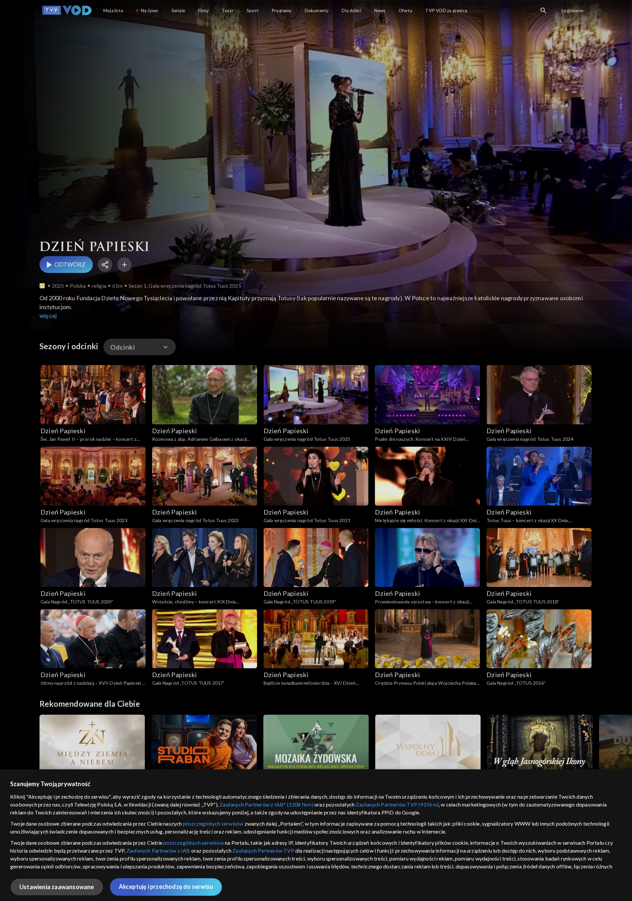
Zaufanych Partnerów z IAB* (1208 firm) (266, 804)
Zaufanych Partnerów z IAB (158, 850)
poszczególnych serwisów (213, 823)
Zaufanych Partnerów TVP (263, 850)
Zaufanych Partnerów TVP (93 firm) (397, 804)
